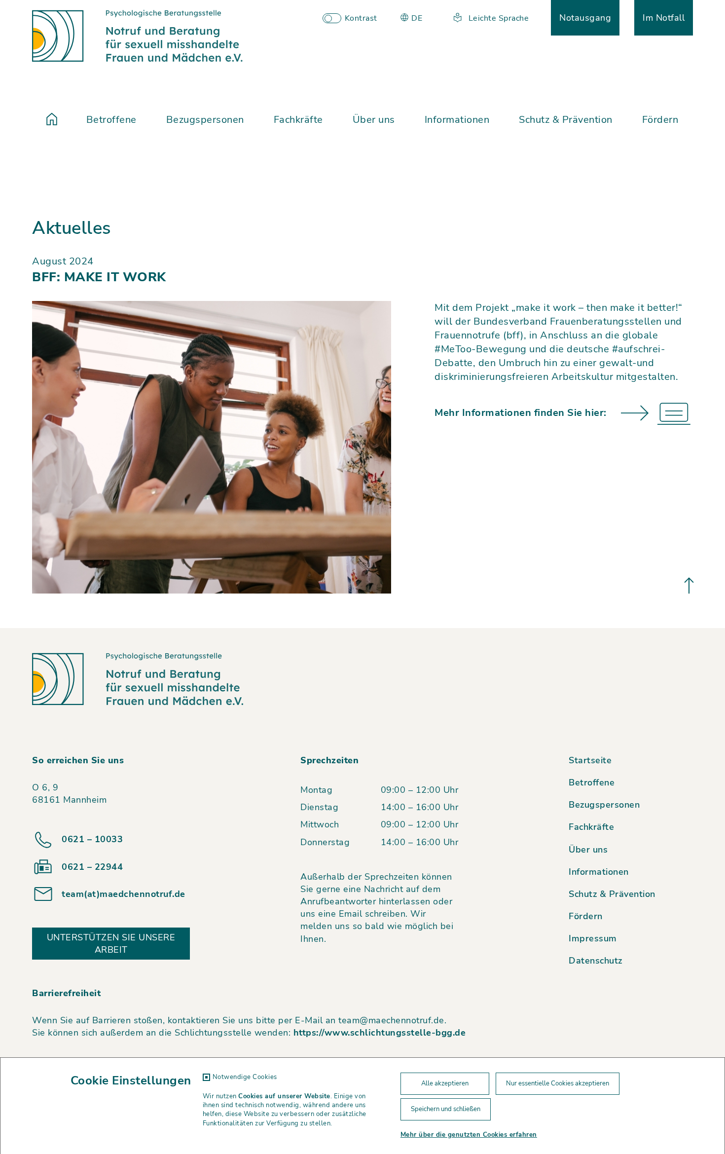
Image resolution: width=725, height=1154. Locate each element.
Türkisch (432, 31)
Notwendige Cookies (245, 1077)
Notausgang (585, 18)
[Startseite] (52, 120)
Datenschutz (595, 961)
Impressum (593, 938)
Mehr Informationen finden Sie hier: (521, 412)
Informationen (457, 119)
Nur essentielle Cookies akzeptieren (557, 1083)
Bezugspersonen (205, 119)
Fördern (660, 119)
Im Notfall (664, 18)
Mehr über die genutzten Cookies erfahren (468, 1134)
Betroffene (111, 119)
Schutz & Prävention (566, 119)
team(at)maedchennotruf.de (123, 894)
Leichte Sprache (497, 18)
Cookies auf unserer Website (284, 1096)
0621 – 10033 (92, 839)
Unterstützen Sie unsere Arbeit (111, 943)
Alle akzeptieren (445, 1083)
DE (416, 18)
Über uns (374, 119)
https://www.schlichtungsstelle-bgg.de (379, 1033)
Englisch (432, 44)
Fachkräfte (298, 119)
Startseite (590, 760)
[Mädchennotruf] (137, 36)
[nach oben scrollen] (689, 585)
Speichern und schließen (445, 1109)
